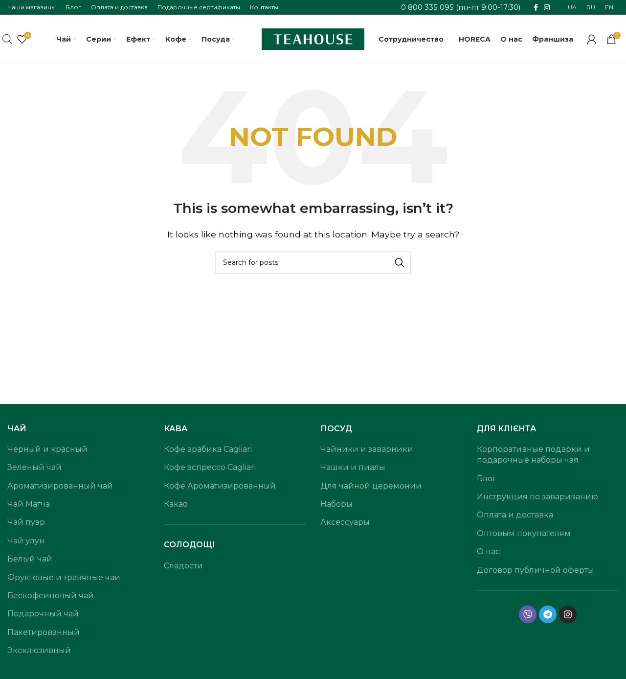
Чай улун (26, 540)
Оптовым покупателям (524, 533)
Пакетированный (43, 632)
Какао (176, 504)
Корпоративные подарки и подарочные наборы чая (533, 455)
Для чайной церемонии (371, 486)
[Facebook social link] (536, 7)
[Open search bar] (7, 39)
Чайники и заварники (366, 449)
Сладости (183, 565)
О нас (488, 551)
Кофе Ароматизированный (220, 486)
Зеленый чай (34, 467)
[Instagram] (568, 614)
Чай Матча (28, 504)
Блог (486, 478)
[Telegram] (548, 614)
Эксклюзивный (39, 650)
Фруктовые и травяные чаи (63, 577)
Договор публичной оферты (535, 570)
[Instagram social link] (547, 7)
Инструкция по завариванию (537, 496)
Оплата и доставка (515, 514)
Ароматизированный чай (60, 486)
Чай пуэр (26, 522)
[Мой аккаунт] (592, 39)
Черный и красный (47, 449)
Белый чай (29, 558)
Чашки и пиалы (352, 467)
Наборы (336, 504)
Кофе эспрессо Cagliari (210, 467)
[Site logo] (313, 38)
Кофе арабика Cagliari (208, 449)
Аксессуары (345, 522)
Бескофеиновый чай (50, 595)
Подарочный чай (43, 613)
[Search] (399, 262)
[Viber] (528, 614)
